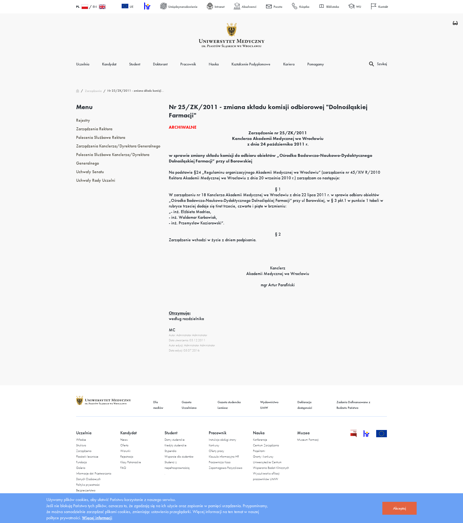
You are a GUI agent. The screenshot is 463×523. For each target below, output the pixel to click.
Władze (81, 439)
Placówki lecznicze (87, 456)
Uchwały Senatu (90, 172)
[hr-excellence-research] (369, 436)
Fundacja (81, 462)
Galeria (80, 468)
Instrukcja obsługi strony (222, 439)
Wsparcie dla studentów (179, 456)
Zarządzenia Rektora (94, 129)
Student (134, 64)
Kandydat (109, 64)
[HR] (147, 7)
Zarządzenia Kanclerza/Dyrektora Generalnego (118, 146)
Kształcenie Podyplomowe (251, 64)
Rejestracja (126, 456)
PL (77, 7)
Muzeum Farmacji (308, 439)
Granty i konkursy (263, 456)
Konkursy (214, 445)
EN (95, 7)
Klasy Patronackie (130, 462)
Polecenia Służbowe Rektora (100, 137)
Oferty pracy (216, 451)
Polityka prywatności (88, 485)
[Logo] (231, 35)
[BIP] (353, 436)
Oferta (124, 445)
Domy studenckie (175, 439)
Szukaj (382, 63)
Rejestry (83, 120)
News (124, 439)
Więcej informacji (97, 518)
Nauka (214, 64)
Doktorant (160, 64)
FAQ (123, 468)
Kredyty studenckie (175, 445)
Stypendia (170, 451)
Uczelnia (82, 64)
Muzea (303, 433)
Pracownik (188, 64)
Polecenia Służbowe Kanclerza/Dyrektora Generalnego (112, 159)
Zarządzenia (83, 451)
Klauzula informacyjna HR (224, 456)
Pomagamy (315, 64)
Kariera (288, 64)
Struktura (81, 445)
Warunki (125, 451)
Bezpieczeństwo (85, 490)
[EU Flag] (381, 436)
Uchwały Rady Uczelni (95, 180)
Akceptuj (399, 508)
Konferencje (260, 439)
